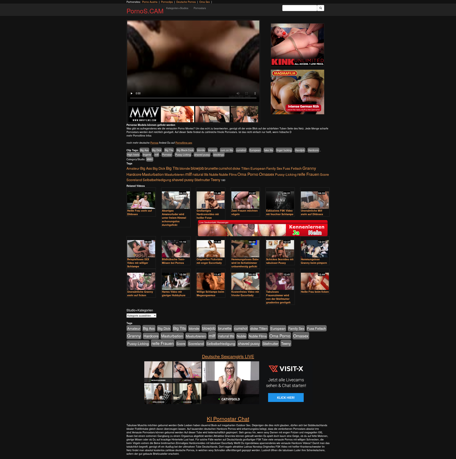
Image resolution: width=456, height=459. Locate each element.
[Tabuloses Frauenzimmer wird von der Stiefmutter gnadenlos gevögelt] (280, 280)
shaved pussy (202, 154)
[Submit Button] (320, 8)
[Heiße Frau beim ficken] (315, 280)
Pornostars (200, 8)
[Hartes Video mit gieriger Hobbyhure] (176, 280)
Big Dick (156, 150)
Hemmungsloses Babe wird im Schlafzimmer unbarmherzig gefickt (245, 262)
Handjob (300, 150)
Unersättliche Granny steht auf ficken (140, 293)
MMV (150, 159)
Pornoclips (167, 2)
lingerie (147, 154)
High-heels (133, 154)
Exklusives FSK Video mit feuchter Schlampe (279, 212)
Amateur (132, 168)
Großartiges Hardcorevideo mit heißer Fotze (208, 214)
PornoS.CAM (145, 10)
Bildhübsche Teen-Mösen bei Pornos (173, 261)
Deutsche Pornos (186, 2)
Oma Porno (247, 174)
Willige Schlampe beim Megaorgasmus (210, 293)
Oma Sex (204, 2)
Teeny (215, 179)
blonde (201, 150)
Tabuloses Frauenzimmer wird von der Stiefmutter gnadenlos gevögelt (278, 297)
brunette (211, 168)
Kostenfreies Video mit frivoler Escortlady (245, 293)
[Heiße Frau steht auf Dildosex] (141, 198)
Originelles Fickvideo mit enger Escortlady (209, 261)
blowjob (212, 150)
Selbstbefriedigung (157, 179)
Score (324, 174)
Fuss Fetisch (292, 168)
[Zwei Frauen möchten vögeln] (245, 198)
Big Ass (144, 150)
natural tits (200, 174)
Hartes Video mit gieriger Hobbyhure (173, 293)
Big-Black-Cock (185, 150)
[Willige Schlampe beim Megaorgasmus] (211, 280)
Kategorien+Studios (177, 8)
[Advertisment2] (297, 92)
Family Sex (274, 168)
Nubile (213, 174)
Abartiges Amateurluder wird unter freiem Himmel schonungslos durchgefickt (174, 218)
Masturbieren (175, 174)
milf (157, 154)
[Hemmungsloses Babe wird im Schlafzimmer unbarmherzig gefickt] (245, 247)
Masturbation (153, 174)
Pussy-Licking (183, 154)
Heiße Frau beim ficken (315, 291)
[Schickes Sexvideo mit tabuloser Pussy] (280, 247)
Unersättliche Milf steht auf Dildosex (312, 212)
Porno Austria (149, 2)
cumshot (241, 150)
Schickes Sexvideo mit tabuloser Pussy (280, 261)
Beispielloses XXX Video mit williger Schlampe (138, 262)
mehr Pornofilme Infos (138, 135)
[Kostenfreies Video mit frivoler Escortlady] (245, 280)
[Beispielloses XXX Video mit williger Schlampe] (141, 247)
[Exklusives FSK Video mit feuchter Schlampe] (280, 198)
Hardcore (313, 150)
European (255, 150)
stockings (218, 154)
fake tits (268, 150)
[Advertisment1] (297, 44)
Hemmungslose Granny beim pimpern (314, 261)
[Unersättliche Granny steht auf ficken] (141, 280)
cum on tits (227, 150)
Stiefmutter (202, 179)
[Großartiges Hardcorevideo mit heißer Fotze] (211, 198)
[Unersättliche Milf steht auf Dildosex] (315, 198)
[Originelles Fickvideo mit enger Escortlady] (211, 247)
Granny (309, 168)
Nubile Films (228, 174)
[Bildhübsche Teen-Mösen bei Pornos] (176, 247)
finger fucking (284, 150)
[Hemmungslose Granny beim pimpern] (315, 247)
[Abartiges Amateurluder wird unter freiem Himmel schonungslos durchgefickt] (176, 198)
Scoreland (134, 179)
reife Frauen (308, 174)
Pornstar (167, 154)
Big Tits (169, 150)
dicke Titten (241, 168)
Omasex (266, 174)
